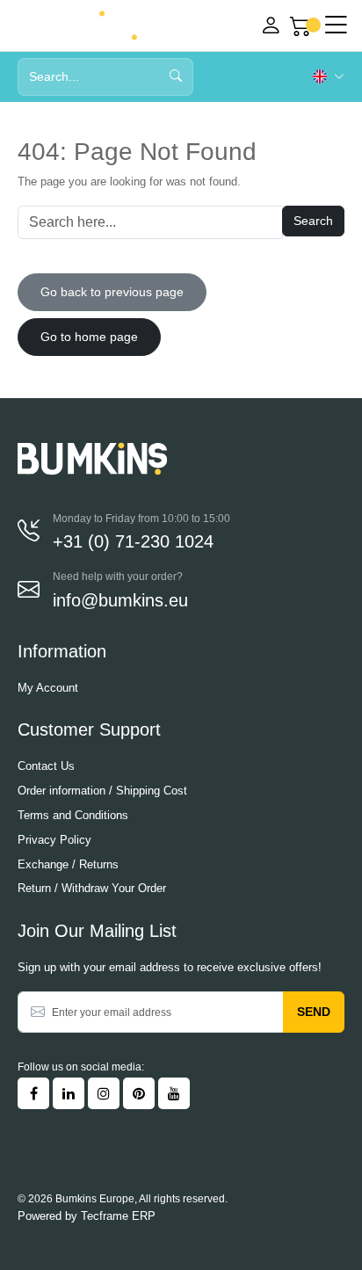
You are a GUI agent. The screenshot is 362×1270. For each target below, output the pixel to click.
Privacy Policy (54, 839)
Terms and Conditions (73, 815)
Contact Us (46, 766)
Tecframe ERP (118, 1216)
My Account (48, 687)
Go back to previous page (112, 292)
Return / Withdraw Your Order (92, 888)
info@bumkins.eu (120, 600)
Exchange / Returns (68, 864)
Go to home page (89, 337)
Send (313, 1012)
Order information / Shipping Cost (102, 790)
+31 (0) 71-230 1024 (133, 541)
